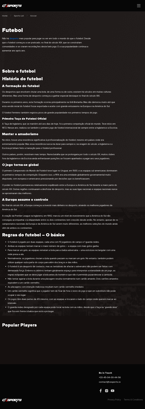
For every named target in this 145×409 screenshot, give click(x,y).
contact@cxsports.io (110, 382)
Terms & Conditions (133, 399)
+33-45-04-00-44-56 (110, 377)
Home (5, 16)
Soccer (33, 16)
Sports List (19, 16)
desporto (14, 38)
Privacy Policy (114, 399)
